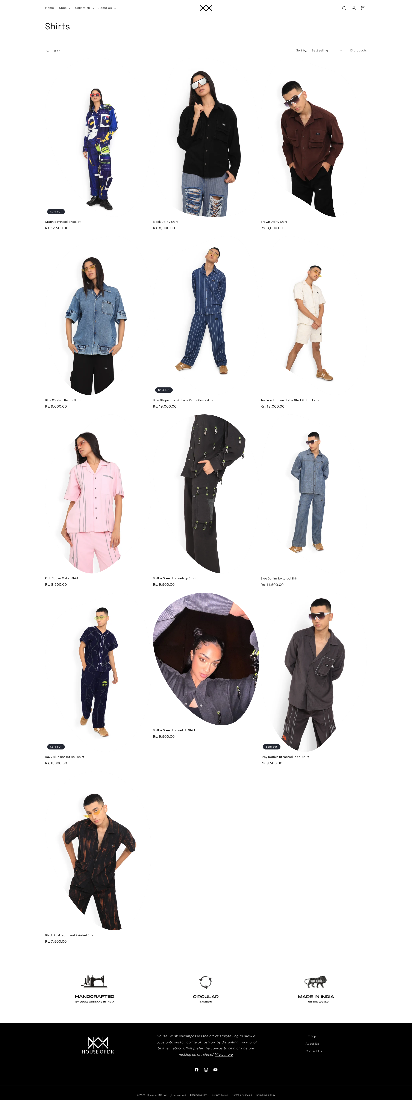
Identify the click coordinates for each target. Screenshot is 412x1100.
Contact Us (314, 1051)
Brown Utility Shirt (274, 222)
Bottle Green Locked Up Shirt (174, 730)
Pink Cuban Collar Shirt (62, 578)
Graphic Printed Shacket (63, 222)
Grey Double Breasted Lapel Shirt (285, 757)
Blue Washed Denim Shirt (63, 400)
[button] (64, 7)
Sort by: (301, 50)
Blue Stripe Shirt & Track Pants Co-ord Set (184, 400)
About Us (312, 1044)
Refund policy (198, 1095)
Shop (312, 1036)
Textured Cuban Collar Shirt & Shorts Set (291, 400)
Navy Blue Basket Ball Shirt (64, 757)
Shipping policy (266, 1095)
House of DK (154, 1095)
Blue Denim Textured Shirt (279, 578)
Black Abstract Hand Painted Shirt (70, 935)
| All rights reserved (174, 1095)
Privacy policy (219, 1095)
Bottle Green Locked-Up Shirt (174, 578)
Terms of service (242, 1095)
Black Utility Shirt (165, 222)
